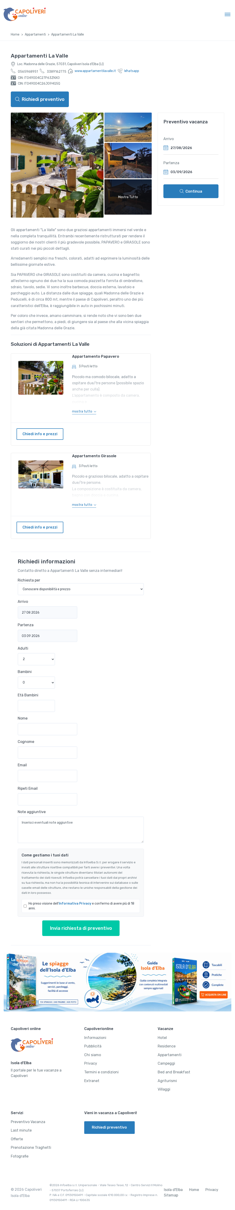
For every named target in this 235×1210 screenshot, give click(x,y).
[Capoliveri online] (24, 14)
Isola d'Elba (173, 1190)
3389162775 (56, 72)
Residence (167, 1046)
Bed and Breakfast (174, 1072)
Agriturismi (167, 1081)
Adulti (23, 648)
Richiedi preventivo (43, 99)
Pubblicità (92, 1046)
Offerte (17, 1139)
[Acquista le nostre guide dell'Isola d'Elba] (117, 982)
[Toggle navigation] (228, 14)
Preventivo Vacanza (28, 1122)
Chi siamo (92, 1055)
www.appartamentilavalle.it (95, 71)
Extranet (91, 1081)
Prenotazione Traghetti (31, 1147)
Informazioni (95, 1038)
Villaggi (164, 1089)
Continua (193, 191)
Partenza (26, 625)
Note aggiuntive (32, 812)
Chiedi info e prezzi (39, 434)
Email (22, 765)
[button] (84, 411)
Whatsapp (131, 71)
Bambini (25, 672)
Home (15, 34)
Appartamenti (35, 34)
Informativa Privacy (75, 903)
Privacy (90, 1063)
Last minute (21, 1130)
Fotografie (19, 1156)
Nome (23, 718)
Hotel (162, 1038)
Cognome (26, 741)
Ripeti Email (28, 788)
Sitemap (171, 1195)
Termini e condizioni (101, 1072)
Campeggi (166, 1063)
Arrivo (23, 601)
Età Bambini (28, 695)
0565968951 (27, 72)
